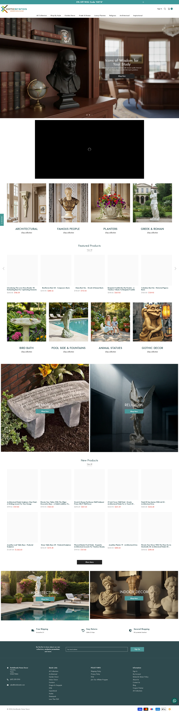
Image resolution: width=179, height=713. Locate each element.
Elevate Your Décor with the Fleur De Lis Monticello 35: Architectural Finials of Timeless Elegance (156, 546)
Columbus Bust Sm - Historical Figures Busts (154, 289)
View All (89, 250)
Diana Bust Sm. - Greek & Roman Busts (89, 288)
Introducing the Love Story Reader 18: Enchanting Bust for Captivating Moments (22, 289)
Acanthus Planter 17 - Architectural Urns (123, 545)
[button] (10, 68)
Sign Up (137, 649)
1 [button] (87, 114)
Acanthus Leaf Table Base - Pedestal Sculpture (20, 546)
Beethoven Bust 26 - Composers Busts (56, 288)
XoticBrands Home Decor (21, 709)
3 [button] (92, 114)
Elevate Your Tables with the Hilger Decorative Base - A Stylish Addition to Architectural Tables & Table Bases (55, 503)
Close (143, 2)
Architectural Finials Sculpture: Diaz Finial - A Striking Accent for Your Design (22, 503)
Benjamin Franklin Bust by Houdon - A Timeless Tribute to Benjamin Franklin (121, 289)
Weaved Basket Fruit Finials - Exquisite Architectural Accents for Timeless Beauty (89, 546)
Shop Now (122, 74)
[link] (26, 202)
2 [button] (89, 114)
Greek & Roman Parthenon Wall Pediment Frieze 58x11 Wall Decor (89, 503)
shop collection (26, 232)
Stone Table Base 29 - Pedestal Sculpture (56, 545)
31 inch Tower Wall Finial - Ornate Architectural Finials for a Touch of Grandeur (120, 503)
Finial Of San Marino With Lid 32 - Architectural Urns (153, 503)
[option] (89, 68)
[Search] (165, 8)
